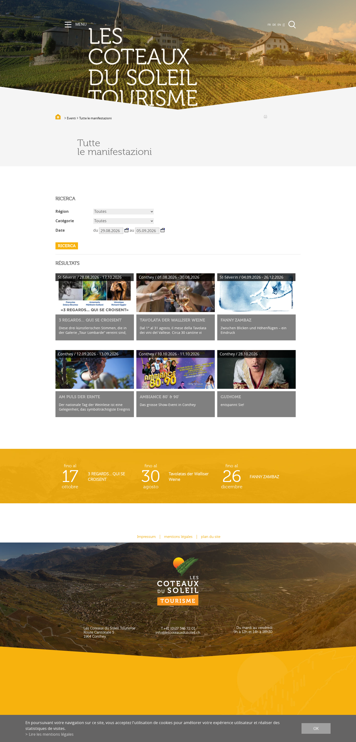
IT (284, 24)
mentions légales (178, 537)
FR (269, 24)
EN (279, 24)
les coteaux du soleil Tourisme (143, 68)
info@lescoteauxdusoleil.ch (177, 633)
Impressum (146, 537)
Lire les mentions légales (51, 734)
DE (274, 24)
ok (316, 728)
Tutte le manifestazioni (95, 118)
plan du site (210, 537)
